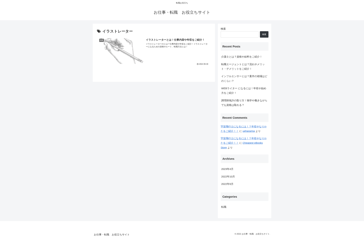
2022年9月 (227, 184)
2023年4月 (227, 169)
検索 (223, 28)
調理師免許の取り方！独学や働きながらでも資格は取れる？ (244, 102)
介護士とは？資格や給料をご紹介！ (241, 56)
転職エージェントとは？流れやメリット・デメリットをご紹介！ (243, 66)
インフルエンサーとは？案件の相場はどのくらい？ (244, 78)
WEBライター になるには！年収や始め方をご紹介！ (243, 90)
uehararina (249, 131)
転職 (223, 207)
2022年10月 (228, 176)
